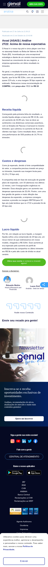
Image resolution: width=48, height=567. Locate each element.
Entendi (24, 561)
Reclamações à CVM (24, 498)
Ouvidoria (24, 525)
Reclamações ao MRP (23, 501)
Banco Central (24, 495)
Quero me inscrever (24, 418)
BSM (24, 485)
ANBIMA (23, 491)
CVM (24, 488)
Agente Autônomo (24, 521)
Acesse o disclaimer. (10, 271)
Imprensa (24, 529)
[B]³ (23, 482)
